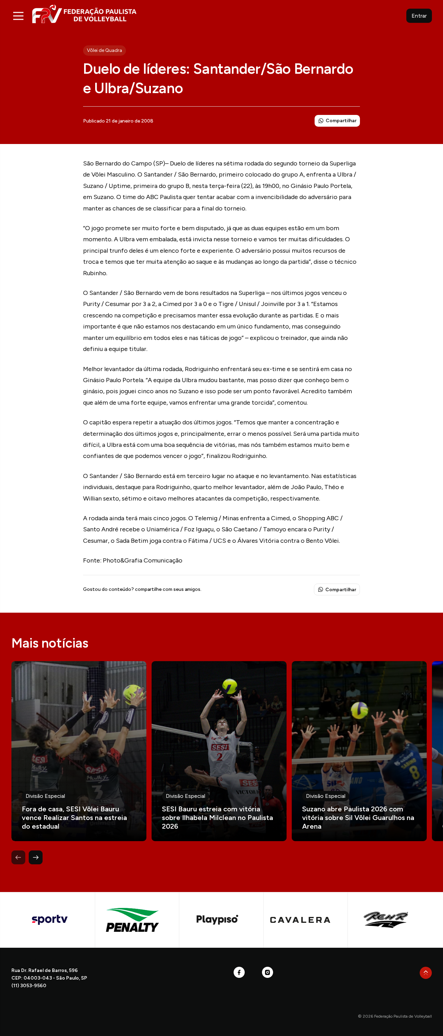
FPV (84, 13)
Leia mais (78, 751)
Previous (18, 857)
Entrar (419, 15)
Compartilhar (341, 121)
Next (36, 857)
